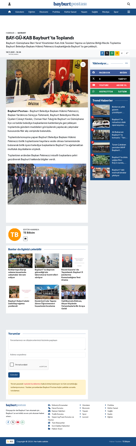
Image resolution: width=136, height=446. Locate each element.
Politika (56, 12)
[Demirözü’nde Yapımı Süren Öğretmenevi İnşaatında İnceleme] (47, 292)
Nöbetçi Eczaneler (60, 405)
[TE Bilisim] (14, 234)
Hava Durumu (57, 408)
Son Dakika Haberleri (61, 426)
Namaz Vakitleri (58, 411)
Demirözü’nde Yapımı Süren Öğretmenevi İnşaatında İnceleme (45, 303)
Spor (116, 12)
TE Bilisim (29, 232)
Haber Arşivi (57, 429)
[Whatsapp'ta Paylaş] (112, 53)
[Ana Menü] (129, 12)
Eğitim (32, 12)
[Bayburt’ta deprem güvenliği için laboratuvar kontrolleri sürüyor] (47, 261)
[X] (13, 422)
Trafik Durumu (58, 414)
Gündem (19, 12)
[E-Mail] (25, 239)
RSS (11, 442)
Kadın (110, 414)
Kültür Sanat (70, 12)
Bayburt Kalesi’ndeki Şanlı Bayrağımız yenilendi (18, 303)
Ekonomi (44, 12)
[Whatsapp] (22, 422)
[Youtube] (18, 422)
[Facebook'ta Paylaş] (102, 53)
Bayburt (22, 33)
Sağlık (95, 12)
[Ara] (128, 4)
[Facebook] (8, 422)
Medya (105, 12)
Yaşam (84, 12)
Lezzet (85, 417)
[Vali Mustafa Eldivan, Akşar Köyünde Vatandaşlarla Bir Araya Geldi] (73, 292)
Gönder (14, 375)
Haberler (10, 33)
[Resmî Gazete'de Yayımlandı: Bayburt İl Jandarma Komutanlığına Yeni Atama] (73, 261)
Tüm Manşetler (58, 423)
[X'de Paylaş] (107, 53)
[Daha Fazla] (117, 53)
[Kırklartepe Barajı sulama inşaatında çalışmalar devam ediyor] (20, 261)
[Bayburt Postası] (70, 4)
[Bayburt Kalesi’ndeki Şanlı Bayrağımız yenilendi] (20, 292)
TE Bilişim (126, 442)
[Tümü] (126, 63)
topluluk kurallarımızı (32, 384)
